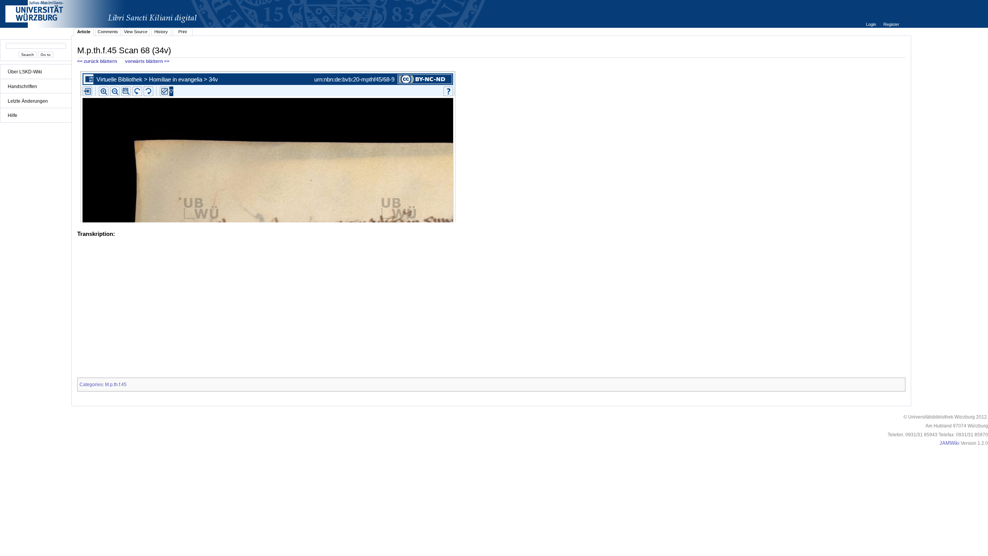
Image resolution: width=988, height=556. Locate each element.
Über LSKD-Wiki (25, 72)
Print (182, 31)
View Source (135, 31)
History (161, 31)
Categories (91, 384)
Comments (108, 31)
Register (891, 24)
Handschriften (22, 86)
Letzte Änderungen (28, 101)
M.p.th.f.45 (116, 384)
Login (871, 24)
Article (83, 31)
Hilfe (12, 115)
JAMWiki (949, 443)
